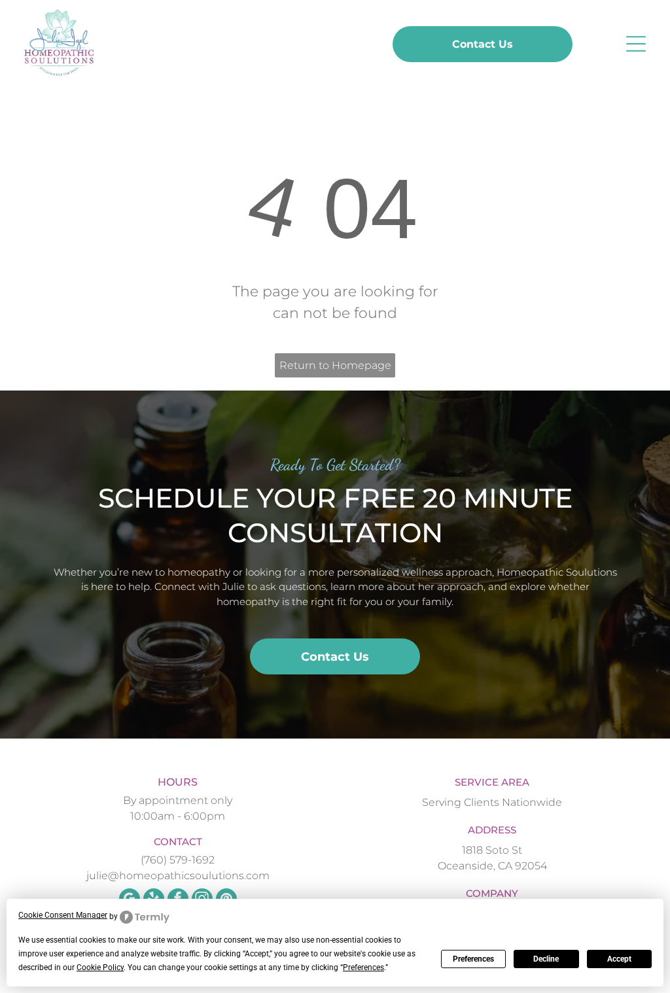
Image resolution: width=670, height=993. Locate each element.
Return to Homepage (335, 365)
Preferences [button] (363, 967)
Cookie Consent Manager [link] (62, 915)
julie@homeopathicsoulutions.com (178, 875)
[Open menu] (636, 44)
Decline (546, 959)
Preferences (473, 959)
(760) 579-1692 (178, 860)
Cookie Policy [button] (100, 967)
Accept (619, 959)
